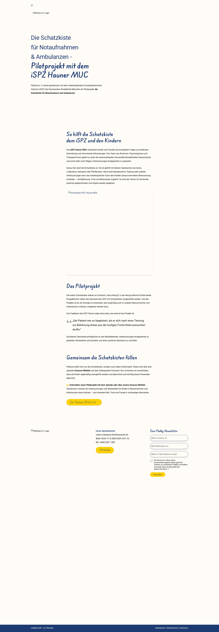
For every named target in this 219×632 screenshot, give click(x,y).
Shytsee (49, 628)
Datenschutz (172, 628)
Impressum (160, 628)
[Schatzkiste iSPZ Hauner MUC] (109, 232)
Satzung (183, 628)
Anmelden (157, 474)
